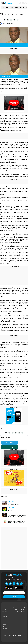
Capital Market (5, 607)
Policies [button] (19, 635)
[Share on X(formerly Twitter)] (7, 20)
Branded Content (6, 616)
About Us (4, 635)
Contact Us (4, 637)
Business (22, 7)
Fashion (22, 606)
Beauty (14, 607)
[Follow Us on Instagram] (14, 583)
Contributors (5, 604)
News (3, 7)
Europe (14, 606)
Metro (12, 7)
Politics (16, 7)
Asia (3, 614)
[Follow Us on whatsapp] (21, 583)
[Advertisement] (14, 275)
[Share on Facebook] (4, 20)
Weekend (4, 623)
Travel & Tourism (6, 621)
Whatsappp (10, 447)
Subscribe (14, 596)
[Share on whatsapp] (15, 432)
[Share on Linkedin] (17, 20)
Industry (22, 609)
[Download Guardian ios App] (19, 587)
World (22, 614)
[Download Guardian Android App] (9, 587)
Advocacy (4, 611)
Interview (4, 624)
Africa (3, 613)
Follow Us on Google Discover (8, 23)
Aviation (4, 606)
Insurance (23, 611)
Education (15, 609)
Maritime (23, 613)
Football (23, 607)
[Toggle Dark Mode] (22, 3)
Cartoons (15, 611)
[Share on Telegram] (14, 20)
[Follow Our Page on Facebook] (6, 583)
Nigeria (14, 614)
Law (3, 630)
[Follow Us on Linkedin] (17, 583)
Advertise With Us (12, 635)
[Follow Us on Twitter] (10, 583)
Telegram (10, 442)
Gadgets (4, 628)
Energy (4, 609)
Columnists (15, 613)
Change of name (6, 631)
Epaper (7, 7)
